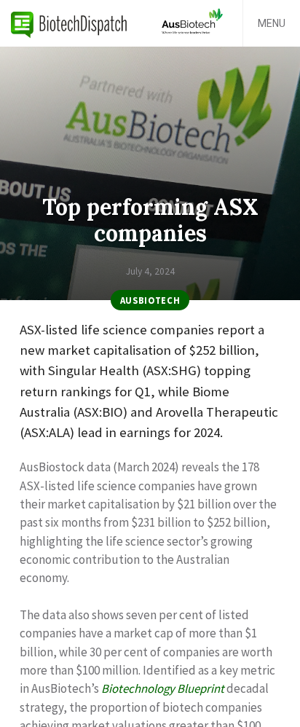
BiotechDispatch (69, 23)
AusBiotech (150, 300)
